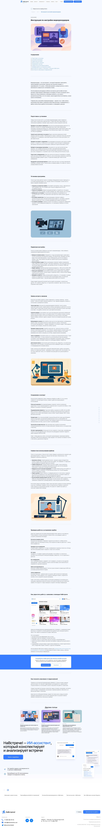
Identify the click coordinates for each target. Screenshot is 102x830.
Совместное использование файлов (40, 65)
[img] (27, 820)
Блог (38, 11)
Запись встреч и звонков (38, 62)
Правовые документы (94, 821)
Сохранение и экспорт (37, 64)
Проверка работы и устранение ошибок (41, 66)
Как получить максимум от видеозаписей (42, 69)
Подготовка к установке (37, 58)
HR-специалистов (66, 648)
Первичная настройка (37, 61)
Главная (33, 11)
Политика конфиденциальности (91, 819)
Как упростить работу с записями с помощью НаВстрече (45, 68)
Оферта (98, 817)
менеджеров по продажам (38, 650)
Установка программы (37, 59)
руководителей (58, 648)
